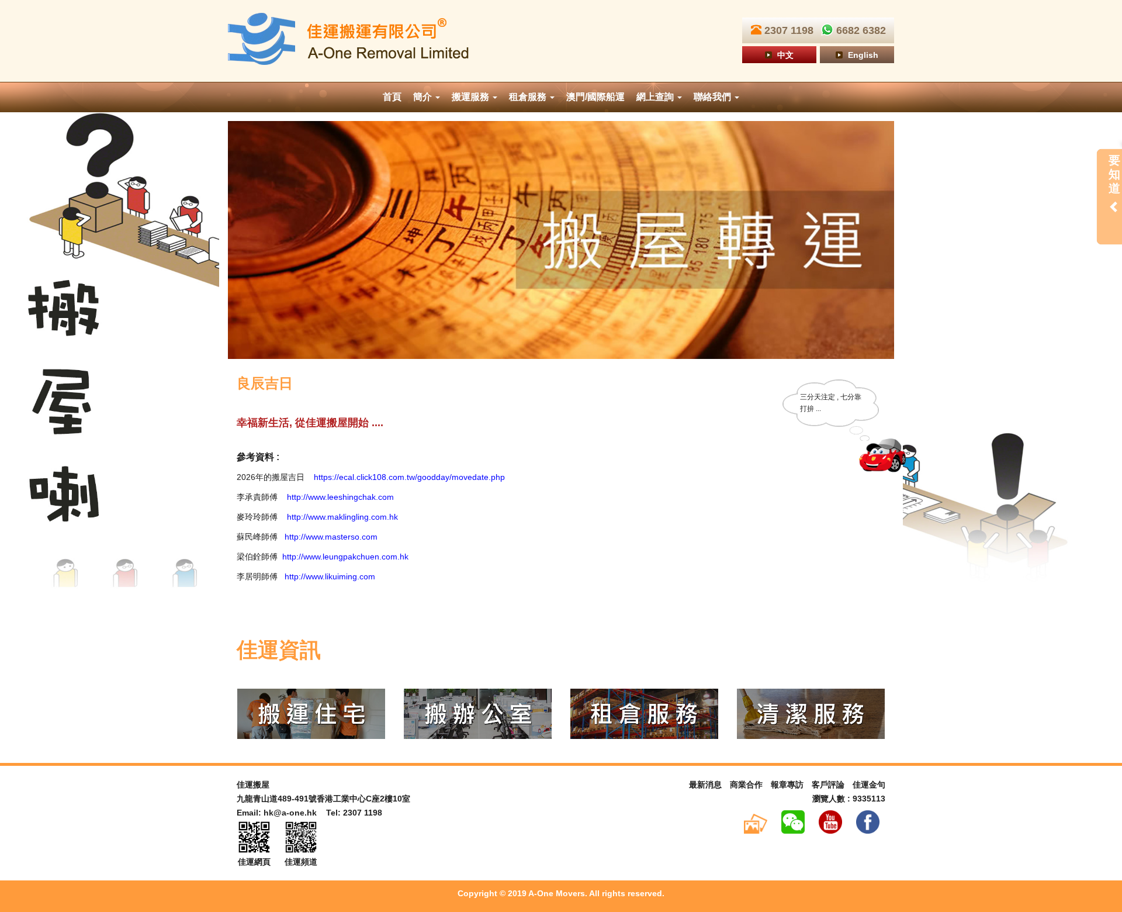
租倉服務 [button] (529, 97)
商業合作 (746, 784)
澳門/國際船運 (595, 97)
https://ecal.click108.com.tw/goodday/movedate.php (409, 477)
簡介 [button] (423, 97)
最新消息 (705, 784)
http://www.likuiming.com (328, 576)
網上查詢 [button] (656, 97)
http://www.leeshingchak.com (340, 497)
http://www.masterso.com (331, 536)
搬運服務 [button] (471, 97)
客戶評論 (828, 784)
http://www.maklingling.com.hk (342, 516)
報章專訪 (787, 784)
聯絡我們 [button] (713, 97)
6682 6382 (859, 30)
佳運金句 (869, 784)
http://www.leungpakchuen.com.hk (345, 556)
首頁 (392, 97)
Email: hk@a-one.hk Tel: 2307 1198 (309, 812)
